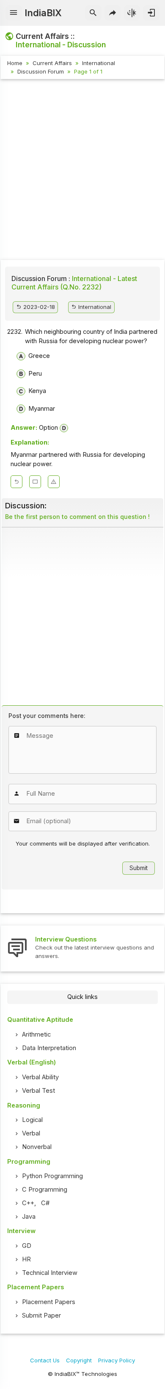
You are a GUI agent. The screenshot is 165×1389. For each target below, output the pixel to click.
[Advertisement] (82, 170)
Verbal (31, 1133)
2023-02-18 (38, 306)
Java (29, 1216)
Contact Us (45, 1360)
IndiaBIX (43, 12)
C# (45, 1203)
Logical (32, 1120)
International (98, 63)
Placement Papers (48, 1302)
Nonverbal (37, 1147)
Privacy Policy (116, 1360)
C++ (28, 1203)
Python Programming (52, 1176)
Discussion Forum (40, 71)
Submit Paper (41, 1315)
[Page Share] (112, 13)
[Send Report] (54, 481)
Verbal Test (38, 1090)
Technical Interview (49, 1273)
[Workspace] (35, 481)
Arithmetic (36, 1034)
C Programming (44, 1189)
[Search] (93, 13)
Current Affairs (52, 63)
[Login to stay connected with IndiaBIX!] (151, 13)
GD (26, 1246)
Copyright (79, 1360)
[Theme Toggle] (132, 13)
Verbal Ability (40, 1077)
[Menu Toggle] (14, 13)
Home (14, 63)
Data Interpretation (49, 1048)
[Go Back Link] (16, 481)
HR (26, 1259)
